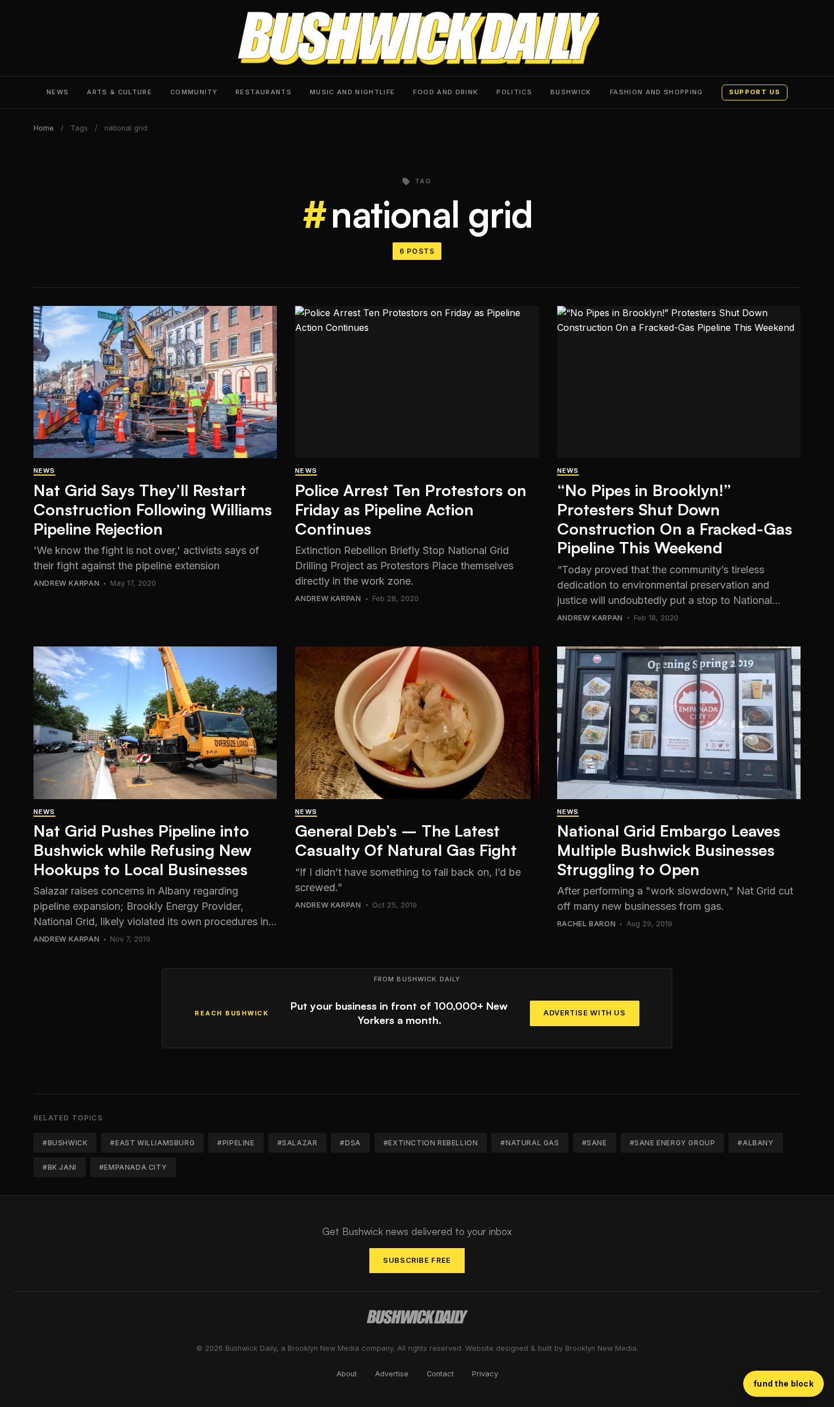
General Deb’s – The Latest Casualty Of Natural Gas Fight (406, 840)
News (58, 92)
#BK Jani (60, 1167)
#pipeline (235, 1143)
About (346, 1374)
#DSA (350, 1143)
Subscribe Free (417, 1260)
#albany (755, 1143)
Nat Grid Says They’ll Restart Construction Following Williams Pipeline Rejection (152, 509)
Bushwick (571, 92)
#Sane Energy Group (672, 1143)
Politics (514, 92)
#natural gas (529, 1143)
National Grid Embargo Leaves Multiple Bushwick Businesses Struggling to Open (668, 850)
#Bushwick (65, 1143)
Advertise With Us (585, 1013)
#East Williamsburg (152, 1143)
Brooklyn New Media (601, 1348)
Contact (440, 1374)
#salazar (297, 1143)
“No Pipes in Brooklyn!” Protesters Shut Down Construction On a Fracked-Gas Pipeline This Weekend (674, 518)
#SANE (594, 1143)
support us (754, 92)
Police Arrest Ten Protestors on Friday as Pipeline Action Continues (410, 509)
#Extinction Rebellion (431, 1143)
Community (193, 92)
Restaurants (263, 92)
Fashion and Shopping (657, 92)
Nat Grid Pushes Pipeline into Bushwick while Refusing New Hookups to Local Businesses (142, 850)
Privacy (485, 1374)
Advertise (391, 1374)
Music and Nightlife (352, 92)
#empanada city (133, 1167)
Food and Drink (445, 92)
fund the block (783, 1383)
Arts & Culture (119, 92)
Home (43, 128)
